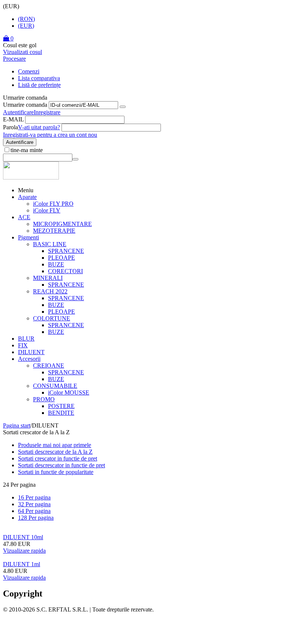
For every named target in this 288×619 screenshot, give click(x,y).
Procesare (14, 58)
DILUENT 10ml (23, 537)
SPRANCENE (66, 251)
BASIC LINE (49, 244)
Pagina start (16, 425)
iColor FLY (46, 210)
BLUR (26, 338)
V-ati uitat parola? (39, 127)
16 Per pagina (34, 497)
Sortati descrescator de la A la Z (55, 452)
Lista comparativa (39, 78)
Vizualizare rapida (24, 550)
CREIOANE (48, 365)
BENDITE (61, 413)
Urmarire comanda (25, 105)
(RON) (26, 19)
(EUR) (26, 25)
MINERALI (48, 278)
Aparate (27, 197)
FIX (23, 345)
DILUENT (31, 352)
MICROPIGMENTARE (62, 224)
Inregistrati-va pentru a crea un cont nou (50, 135)
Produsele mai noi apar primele (54, 445)
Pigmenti (28, 237)
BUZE (56, 264)
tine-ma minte (26, 150)
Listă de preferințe (39, 85)
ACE (24, 217)
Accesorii (29, 359)
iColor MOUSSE (68, 392)
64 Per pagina (34, 511)
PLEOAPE (61, 257)
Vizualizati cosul (22, 52)
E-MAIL (13, 119)
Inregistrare (47, 112)
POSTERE (61, 406)
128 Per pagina (36, 517)
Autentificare (18, 112)
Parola (10, 127)
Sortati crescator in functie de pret (57, 458)
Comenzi (28, 71)
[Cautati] (75, 159)
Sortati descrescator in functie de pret (61, 465)
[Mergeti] (123, 107)
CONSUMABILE (55, 386)
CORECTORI (65, 271)
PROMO (44, 399)
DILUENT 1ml (21, 564)
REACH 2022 (50, 291)
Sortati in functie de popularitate (55, 472)
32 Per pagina (34, 504)
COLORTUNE (51, 318)
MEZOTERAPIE (54, 230)
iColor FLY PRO (53, 203)
